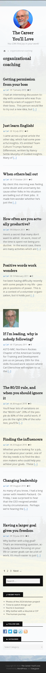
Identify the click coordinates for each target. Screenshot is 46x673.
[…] (34, 109)
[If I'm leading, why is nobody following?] (11, 329)
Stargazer (35, 668)
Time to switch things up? (18, 604)
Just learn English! (18, 125)
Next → (17, 570)
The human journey (16, 614)
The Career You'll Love (30, 665)
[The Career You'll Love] (4, 50)
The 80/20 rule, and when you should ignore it (23, 392)
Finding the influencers (22, 439)
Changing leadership (20, 480)
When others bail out (20, 174)
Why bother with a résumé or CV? (22, 611)
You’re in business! (15, 607)
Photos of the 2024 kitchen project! (23, 601)
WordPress (22, 668)
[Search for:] (23, 581)
